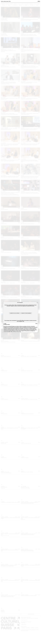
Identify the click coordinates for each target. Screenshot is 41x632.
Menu (39, 1)
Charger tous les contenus (14, 313)
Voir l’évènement (20, 302)
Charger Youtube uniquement (26, 313)
